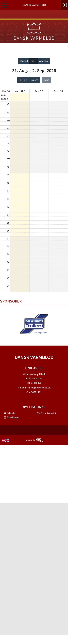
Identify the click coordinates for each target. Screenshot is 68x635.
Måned (24, 61)
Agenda (43, 61)
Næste (34, 80)
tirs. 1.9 (38, 91)
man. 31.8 (20, 91)
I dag (46, 80)
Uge (33, 61)
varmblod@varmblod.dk (37, 387)
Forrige (23, 80)
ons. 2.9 (58, 91)
